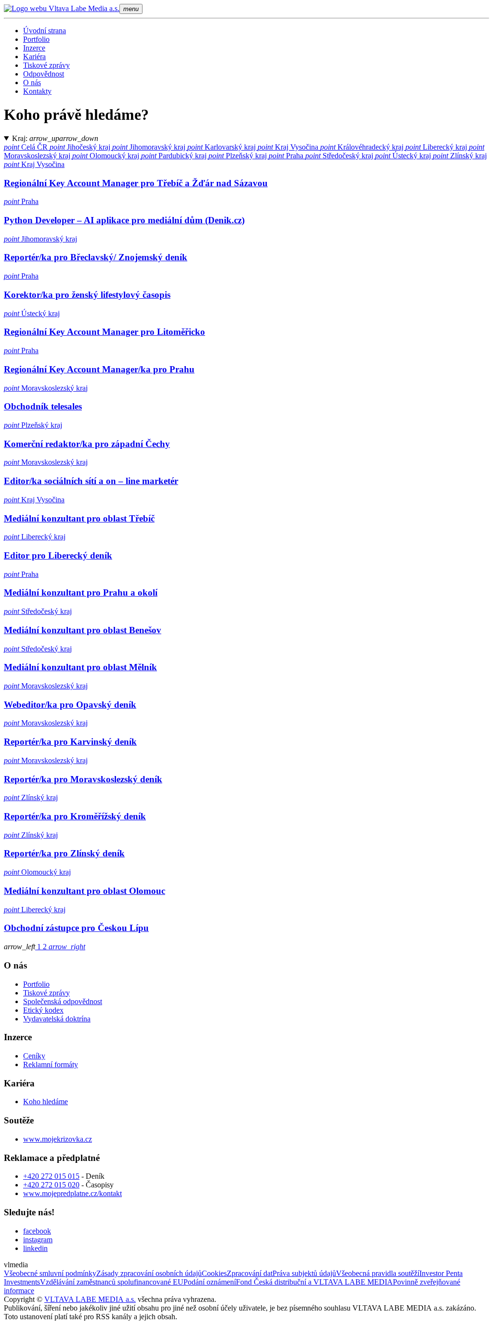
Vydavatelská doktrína (57, 1019)
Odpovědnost (43, 74)
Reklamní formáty (50, 1064)
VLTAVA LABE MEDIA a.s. (90, 1299)
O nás (32, 82)
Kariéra (34, 56)
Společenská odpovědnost (62, 1001)
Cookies (214, 1273)
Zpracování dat (249, 1273)
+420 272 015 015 (51, 1176)
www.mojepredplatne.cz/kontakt (72, 1193)
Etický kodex (43, 1010)
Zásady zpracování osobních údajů (149, 1273)
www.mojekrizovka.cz (57, 1139)
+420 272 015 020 (51, 1185)
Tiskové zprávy (46, 65)
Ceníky (34, 1056)
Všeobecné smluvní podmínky (50, 1273)
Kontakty (37, 91)
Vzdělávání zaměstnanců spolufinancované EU (111, 1282)
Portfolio (36, 39)
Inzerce (34, 48)
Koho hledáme (45, 1101)
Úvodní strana (44, 30)
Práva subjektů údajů (304, 1273)
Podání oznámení (209, 1282)
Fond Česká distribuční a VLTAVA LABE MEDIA (314, 1282)
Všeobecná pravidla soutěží (377, 1273)
